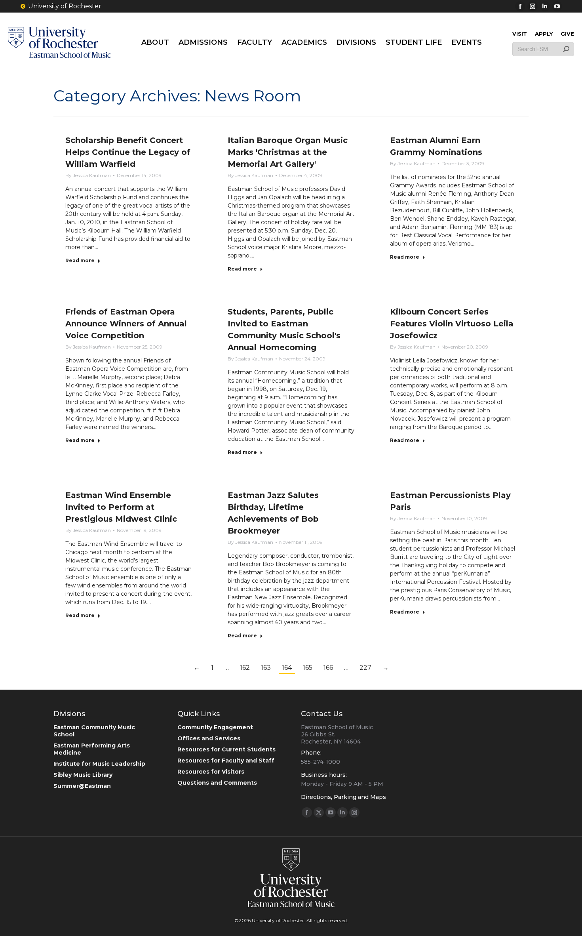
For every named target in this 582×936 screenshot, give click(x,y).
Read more (80, 260)
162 (245, 667)
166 (328, 667)
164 (287, 667)
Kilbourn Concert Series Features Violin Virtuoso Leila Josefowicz (452, 323)
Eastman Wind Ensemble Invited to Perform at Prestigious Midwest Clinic (121, 507)
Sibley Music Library (82, 774)
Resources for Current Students (226, 749)
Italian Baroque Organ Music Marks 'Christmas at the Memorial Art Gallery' (288, 152)
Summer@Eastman (82, 785)
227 (365, 667)
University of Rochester (64, 6)
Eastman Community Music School (94, 731)
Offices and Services (208, 738)
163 (266, 667)
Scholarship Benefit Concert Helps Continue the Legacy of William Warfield (127, 152)
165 (307, 667)
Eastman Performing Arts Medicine (91, 749)
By (88, 175)
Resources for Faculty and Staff (225, 760)
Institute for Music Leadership (99, 763)
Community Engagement (215, 727)
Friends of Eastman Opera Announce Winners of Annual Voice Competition (126, 323)
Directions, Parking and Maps (343, 797)
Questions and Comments (217, 782)
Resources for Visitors (210, 771)
